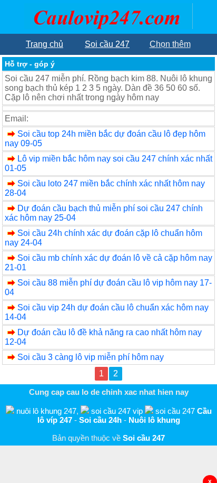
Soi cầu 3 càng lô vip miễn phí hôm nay (90, 357)
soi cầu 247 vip (117, 410)
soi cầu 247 (175, 410)
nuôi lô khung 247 (46, 410)
